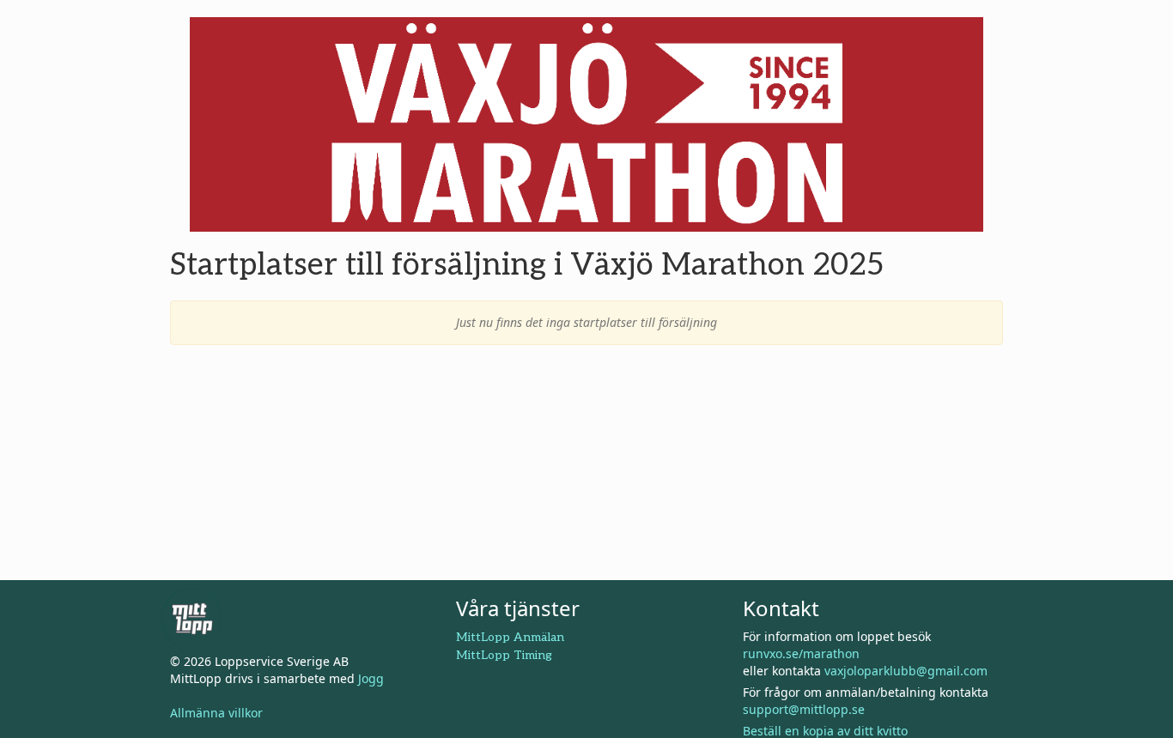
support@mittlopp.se (804, 709)
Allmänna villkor (216, 713)
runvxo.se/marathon (801, 653)
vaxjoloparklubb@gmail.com (906, 670)
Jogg (371, 678)
